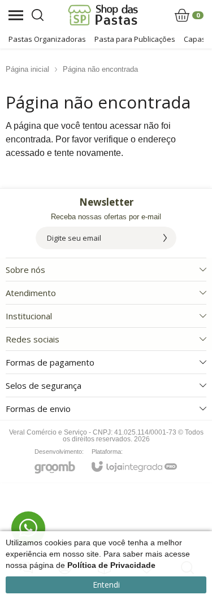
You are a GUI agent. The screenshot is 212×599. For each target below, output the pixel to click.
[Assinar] (165, 238)
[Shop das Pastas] (103, 15)
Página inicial (27, 69)
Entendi (106, 584)
